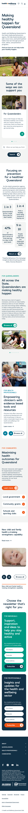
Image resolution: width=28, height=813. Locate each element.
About (4, 743)
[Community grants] (23, 504)
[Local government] (23, 497)
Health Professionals (9, 750)
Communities (6, 754)
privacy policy (17, 645)
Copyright (10, 794)
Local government (11, 497)
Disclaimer (16, 794)
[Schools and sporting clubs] (23, 512)
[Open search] (22, 3)
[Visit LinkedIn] (17, 765)
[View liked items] (18, 3)
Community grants (12, 504)
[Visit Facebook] (3, 765)
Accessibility (5, 798)
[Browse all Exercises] (22, 345)
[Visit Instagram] (8, 765)
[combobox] (14, 147)
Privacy (22, 794)
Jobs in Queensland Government (10, 802)
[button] (22, 3)
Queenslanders (7, 747)
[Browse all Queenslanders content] (22, 134)
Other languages (6, 806)
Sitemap (4, 794)
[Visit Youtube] (13, 765)
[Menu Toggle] (24, 3)
